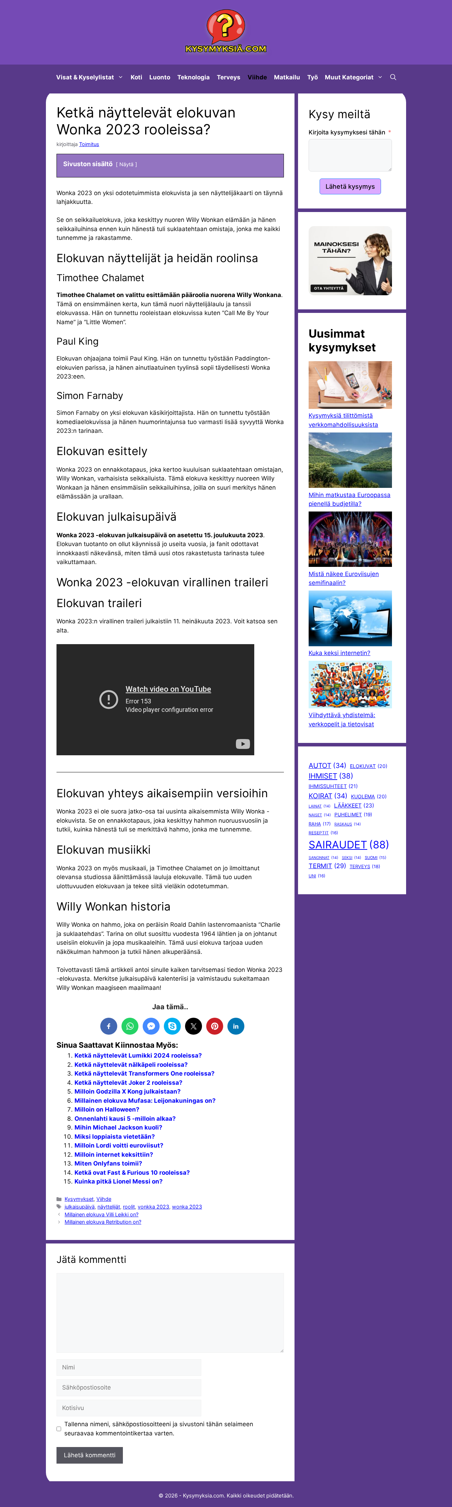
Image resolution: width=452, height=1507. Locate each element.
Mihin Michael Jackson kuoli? (118, 1127)
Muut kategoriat (349, 77)
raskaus (347, 824)
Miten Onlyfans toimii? (108, 1163)
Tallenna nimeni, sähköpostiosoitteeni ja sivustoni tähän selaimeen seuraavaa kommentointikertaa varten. (158, 1429)
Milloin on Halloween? (107, 1109)
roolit (129, 1207)
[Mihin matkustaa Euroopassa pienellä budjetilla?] (350, 461)
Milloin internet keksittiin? (114, 1154)
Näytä (126, 164)
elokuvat (368, 766)
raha (320, 824)
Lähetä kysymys (350, 186)
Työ (312, 77)
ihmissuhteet (333, 786)
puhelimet (353, 814)
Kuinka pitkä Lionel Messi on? (119, 1181)
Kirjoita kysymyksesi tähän (347, 132)
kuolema (369, 796)
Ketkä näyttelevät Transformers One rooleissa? (145, 1073)
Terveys (228, 77)
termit (327, 866)
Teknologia (193, 77)
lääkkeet (354, 805)
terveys (365, 866)
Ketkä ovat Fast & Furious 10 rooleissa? (132, 1172)
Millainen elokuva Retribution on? (103, 1222)
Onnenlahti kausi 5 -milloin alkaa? (125, 1118)
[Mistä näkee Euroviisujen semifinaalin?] (350, 541)
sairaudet (349, 845)
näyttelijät (108, 1207)
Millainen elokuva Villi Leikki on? (101, 1214)
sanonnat (323, 857)
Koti (136, 77)
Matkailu (287, 77)
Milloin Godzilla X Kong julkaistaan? (128, 1091)
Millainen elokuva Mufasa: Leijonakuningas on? (145, 1100)
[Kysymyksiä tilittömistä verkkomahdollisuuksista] (350, 386)
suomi (375, 857)
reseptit (323, 832)
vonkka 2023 (153, 1207)
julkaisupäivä (80, 1207)
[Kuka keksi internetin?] (350, 620)
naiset (320, 815)
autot (327, 765)
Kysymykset (79, 1199)
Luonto (159, 77)
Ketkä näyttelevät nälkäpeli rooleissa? (131, 1064)
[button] (393, 77)
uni (317, 875)
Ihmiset (331, 775)
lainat (320, 806)
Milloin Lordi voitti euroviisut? (119, 1145)
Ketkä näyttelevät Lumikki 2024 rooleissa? (138, 1055)
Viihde (257, 77)
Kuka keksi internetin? (339, 652)
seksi (351, 857)
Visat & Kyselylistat (85, 77)
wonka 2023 (187, 1207)
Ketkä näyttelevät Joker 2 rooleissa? (129, 1082)
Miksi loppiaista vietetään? (115, 1136)
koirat (328, 796)
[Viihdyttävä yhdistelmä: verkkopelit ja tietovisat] (350, 686)
